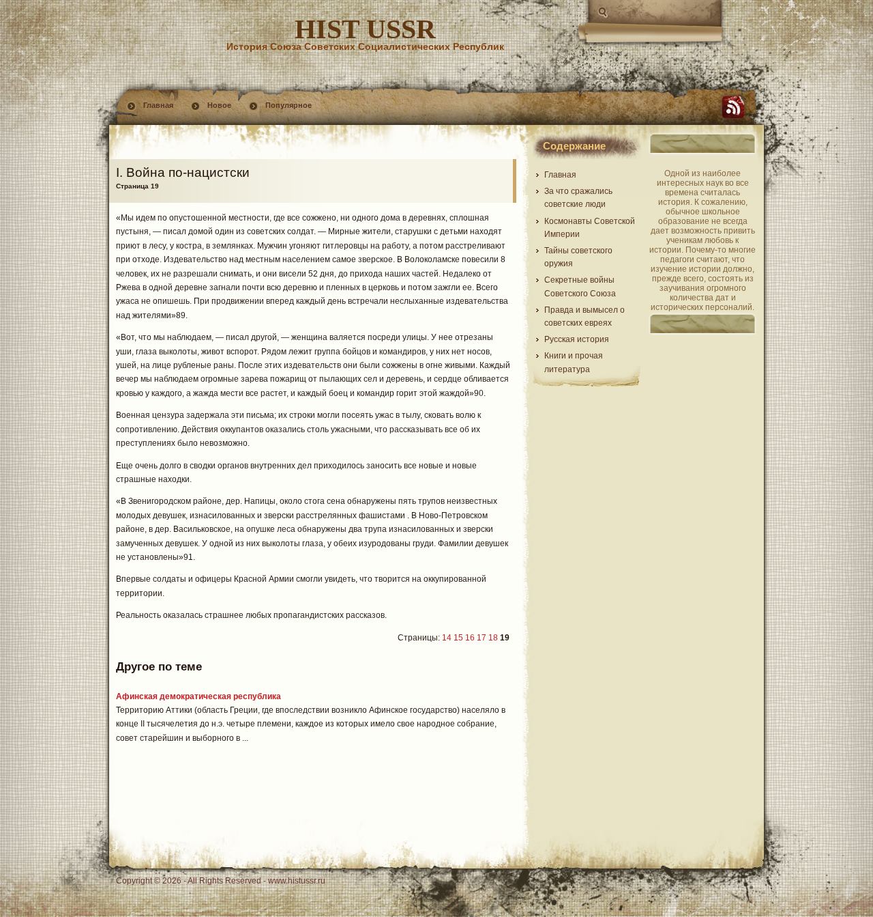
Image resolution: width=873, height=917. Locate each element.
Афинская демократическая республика (198, 696)
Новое (219, 105)
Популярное (288, 105)
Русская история (576, 339)
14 (447, 638)
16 (470, 638)
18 (493, 638)
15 (458, 638)
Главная (158, 105)
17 (481, 638)
